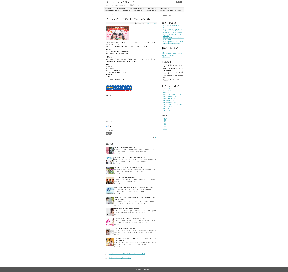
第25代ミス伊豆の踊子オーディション (125, 147)
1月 (165, 126)
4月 (165, 123)
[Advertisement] (118, 106)
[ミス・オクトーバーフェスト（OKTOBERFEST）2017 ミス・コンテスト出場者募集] (110, 242)
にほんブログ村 (166, 52)
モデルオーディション (153, 8)
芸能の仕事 (166, 108)
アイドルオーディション (165, 8)
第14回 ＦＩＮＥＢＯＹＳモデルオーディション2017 (130, 157)
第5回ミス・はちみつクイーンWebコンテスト (128, 167)
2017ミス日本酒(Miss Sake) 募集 (124, 177)
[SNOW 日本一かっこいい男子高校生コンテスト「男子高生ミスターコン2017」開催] (110, 200)
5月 (165, 121)
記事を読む (117, 153)
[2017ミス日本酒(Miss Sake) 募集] (110, 180)
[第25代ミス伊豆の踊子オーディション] (110, 150)
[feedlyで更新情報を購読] (177, 2)
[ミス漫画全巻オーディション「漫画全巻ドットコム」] (110, 222)
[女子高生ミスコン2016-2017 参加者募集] (110, 212)
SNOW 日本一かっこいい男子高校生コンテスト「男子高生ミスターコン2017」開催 (173, 34)
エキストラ (162, 10)
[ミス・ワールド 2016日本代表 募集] (110, 232)
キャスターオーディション (152, 10)
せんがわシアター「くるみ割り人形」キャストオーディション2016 (127, 254)
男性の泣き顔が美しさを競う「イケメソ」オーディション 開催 (133, 187)
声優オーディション (127, 10)
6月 (165, 120)
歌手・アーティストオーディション (138, 8)
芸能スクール (170, 10)
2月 (165, 124)
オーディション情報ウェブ (120, 2)
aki (155, 137)
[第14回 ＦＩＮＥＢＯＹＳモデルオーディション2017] (110, 160)
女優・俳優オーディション (122, 8)
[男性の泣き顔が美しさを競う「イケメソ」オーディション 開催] (110, 190)
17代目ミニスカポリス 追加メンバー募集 (120, 258)
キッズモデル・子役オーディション (113, 10)
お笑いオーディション (139, 10)
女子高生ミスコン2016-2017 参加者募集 (126, 208)
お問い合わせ (177, 10)
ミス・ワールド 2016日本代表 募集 (125, 228)
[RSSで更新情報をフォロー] (180, 2)
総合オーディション (109, 8)
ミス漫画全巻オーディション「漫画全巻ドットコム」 (130, 218)
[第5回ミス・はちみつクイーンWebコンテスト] (110, 170)
